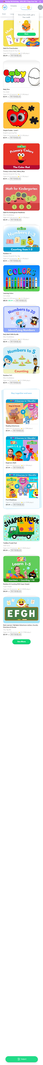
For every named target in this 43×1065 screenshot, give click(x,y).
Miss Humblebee (8, 215)
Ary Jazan (6, 92)
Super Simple (7, 587)
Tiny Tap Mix (7, 630)
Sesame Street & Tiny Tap (11, 51)
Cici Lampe (6, 296)
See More (21, 641)
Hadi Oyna (6, 546)
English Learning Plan (10, 133)
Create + (14, 7)
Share (26, 34)
